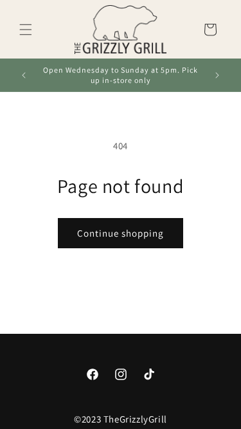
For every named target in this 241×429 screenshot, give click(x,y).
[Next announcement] (217, 75)
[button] (26, 29)
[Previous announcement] (24, 75)
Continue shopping (120, 233)
